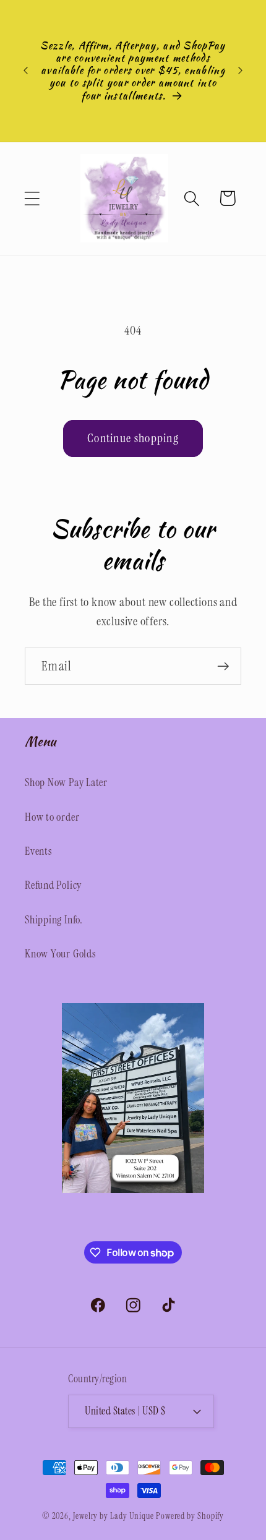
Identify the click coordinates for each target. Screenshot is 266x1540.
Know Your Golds (61, 953)
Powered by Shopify (190, 1515)
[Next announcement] (240, 70)
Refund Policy (53, 885)
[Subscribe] (223, 666)
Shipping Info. (54, 919)
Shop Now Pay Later (66, 782)
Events (39, 851)
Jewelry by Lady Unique (113, 1515)
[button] (31, 198)
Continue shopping (133, 438)
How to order (52, 817)
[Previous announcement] (26, 70)
